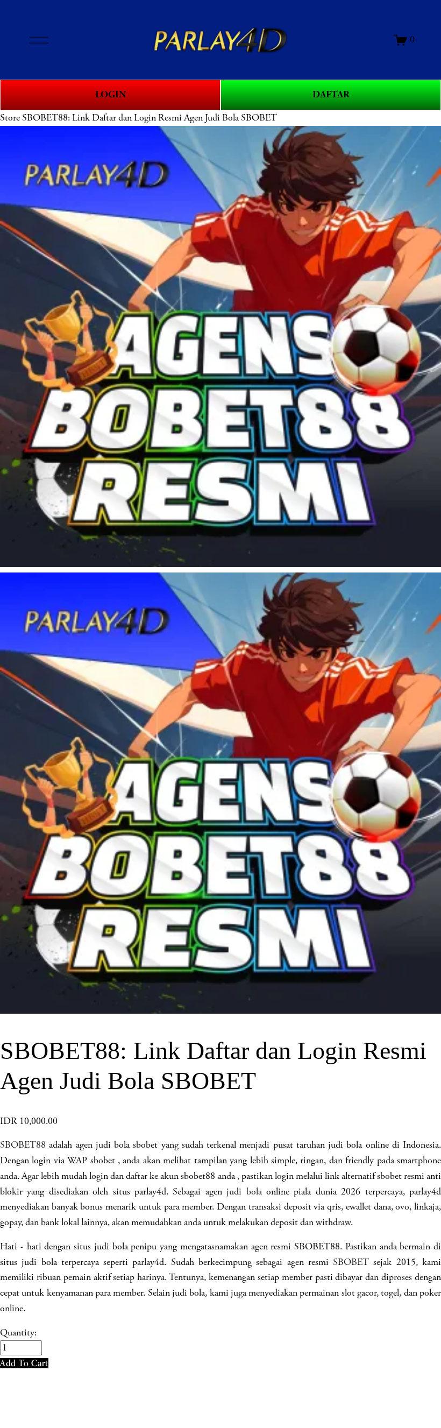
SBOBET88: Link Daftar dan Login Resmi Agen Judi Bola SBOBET (149, 118)
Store (10, 118)
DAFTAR (331, 94)
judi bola (243, 1192)
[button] (24, 1363)
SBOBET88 (23, 1145)
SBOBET (351, 1262)
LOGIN (110, 94)
